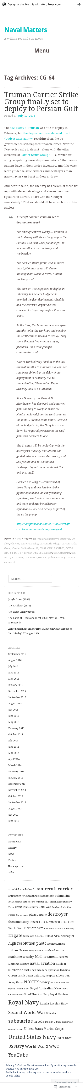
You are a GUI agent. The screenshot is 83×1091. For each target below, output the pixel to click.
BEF (47, 901)
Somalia (51, 1013)
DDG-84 (8, 553)
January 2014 (15, 777)
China (19, 906)
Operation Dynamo (59, 970)
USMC (69, 1038)
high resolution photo (27, 943)
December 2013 (16, 784)
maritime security (21, 957)
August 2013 (15, 808)
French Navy (68, 928)
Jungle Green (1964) (19, 599)
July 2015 (13, 709)
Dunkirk (35, 921)
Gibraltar (39, 936)
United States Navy (32, 1037)
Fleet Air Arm (33, 928)
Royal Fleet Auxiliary (36, 994)
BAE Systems (15, 902)
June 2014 (13, 746)
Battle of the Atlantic (33, 901)
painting (39, 975)
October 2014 (15, 734)
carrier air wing (30, 543)
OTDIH (12, 975)
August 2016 (15, 660)
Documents (14, 841)
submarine (20, 1021)
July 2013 (13, 814)
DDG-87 (18, 553)
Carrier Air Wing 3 (50, 543)
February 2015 (16, 728)
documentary (18, 922)
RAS (58, 982)
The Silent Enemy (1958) (21, 611)
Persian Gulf (30, 553)
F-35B (64, 921)
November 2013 (17, 790)
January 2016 (15, 685)
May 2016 (13, 679)
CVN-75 (60, 548)
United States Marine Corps (44, 1029)
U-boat (57, 1021)
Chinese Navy (30, 907)
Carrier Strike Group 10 (36, 154)
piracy (45, 982)
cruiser (43, 915)
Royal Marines (59, 994)
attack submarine (57, 895)
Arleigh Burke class (33, 895)
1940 (36, 889)
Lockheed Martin (53, 950)
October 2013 (15, 796)
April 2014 (14, 759)
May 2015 (13, 722)
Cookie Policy (13, 1075)
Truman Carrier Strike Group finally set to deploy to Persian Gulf (41, 102)
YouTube (18, 1055)
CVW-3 (69, 548)
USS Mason (31, 557)
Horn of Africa (56, 943)
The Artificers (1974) (19, 605)
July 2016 (13, 666)
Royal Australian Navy (46, 988)
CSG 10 (51, 548)
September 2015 (17, 697)
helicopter (67, 935)
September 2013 (17, 802)
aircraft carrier (57, 888)
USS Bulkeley (45, 553)
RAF (52, 982)
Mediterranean (46, 957)
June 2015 (13, 716)
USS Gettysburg (61, 553)
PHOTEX (31, 982)
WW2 (54, 1046)
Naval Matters (25, 30)
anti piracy (14, 895)
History (12, 847)
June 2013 (13, 821)
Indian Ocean (18, 950)
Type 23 (49, 1022)
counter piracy (27, 914)
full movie (28, 936)
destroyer (57, 914)
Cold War (45, 906)
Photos (11, 860)
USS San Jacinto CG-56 (50, 557)
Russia (44, 1003)
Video (11, 872)
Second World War (27, 1012)
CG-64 (43, 548)
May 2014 (13, 753)
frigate (15, 935)
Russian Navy (59, 1003)
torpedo (39, 1021)
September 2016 (17, 654)
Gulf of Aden (52, 936)
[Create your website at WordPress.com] (41, 4)
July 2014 (13, 740)
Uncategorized (16, 866)
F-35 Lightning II (50, 922)
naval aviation (42, 963)
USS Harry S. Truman (24, 127)
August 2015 (15, 703)
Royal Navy (23, 1002)
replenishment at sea (19, 988)
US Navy (16, 1046)
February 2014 (16, 771)
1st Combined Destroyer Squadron (51, 539)
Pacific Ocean (25, 975)
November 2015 (17, 691)
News (17, 539)
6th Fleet (14, 543)
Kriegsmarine (36, 950)
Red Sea (65, 982)
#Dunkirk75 (15, 889)
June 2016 (13, 672)
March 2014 (15, 765)
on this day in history (35, 970)
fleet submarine (52, 928)
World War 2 (36, 1046)
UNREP (60, 1038)
